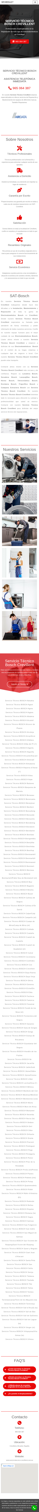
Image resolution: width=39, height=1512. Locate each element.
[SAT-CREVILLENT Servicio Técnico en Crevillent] (8, 2)
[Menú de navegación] (35, 2)
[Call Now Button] (34, 1508)
